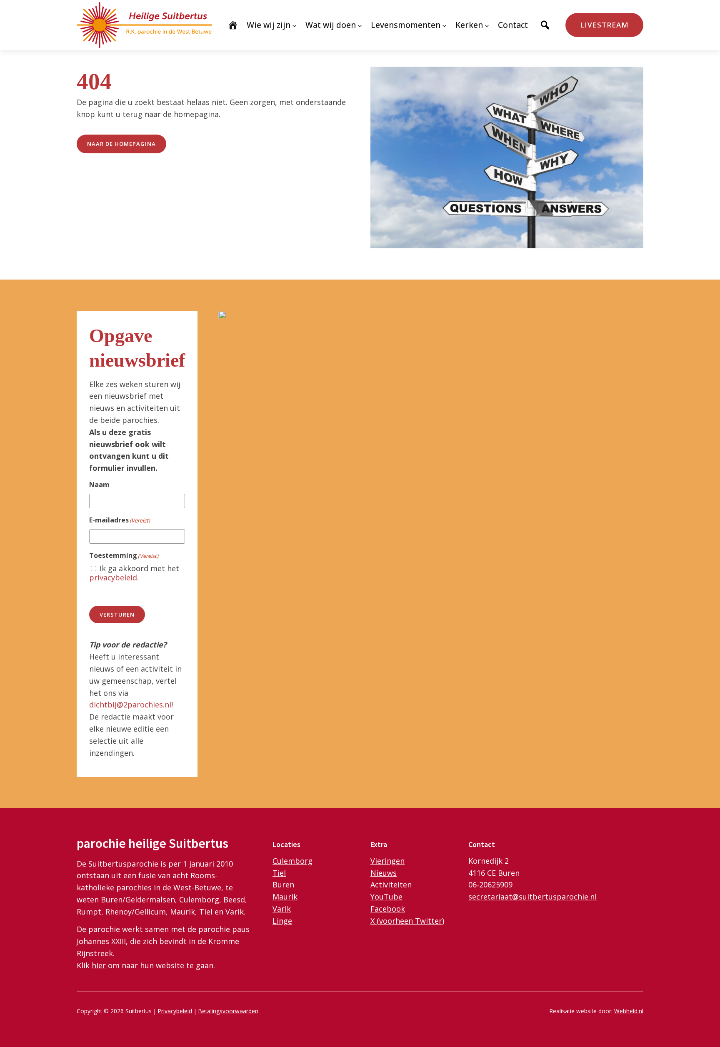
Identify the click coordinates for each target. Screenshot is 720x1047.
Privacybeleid (175, 1011)
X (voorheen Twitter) (407, 921)
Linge (282, 921)
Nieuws (383, 873)
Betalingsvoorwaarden (228, 1011)
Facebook (387, 909)
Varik (281, 909)
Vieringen (387, 861)
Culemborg (292, 861)
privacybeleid (113, 577)
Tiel (279, 873)
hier (99, 965)
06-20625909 (490, 885)
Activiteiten (391, 885)
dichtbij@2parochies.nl (130, 705)
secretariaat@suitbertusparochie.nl (532, 897)
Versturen (117, 614)
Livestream (604, 25)
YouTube (386, 897)
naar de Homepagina (121, 143)
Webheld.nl (628, 1011)
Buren (283, 885)
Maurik (285, 897)
